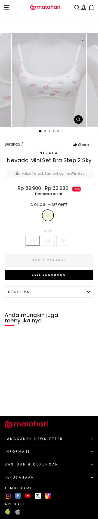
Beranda (12, 144)
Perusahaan (19, 477)
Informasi (17, 451)
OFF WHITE (47, 215)
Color (48, 205)
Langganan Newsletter (34, 439)
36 (63, 241)
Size (49, 231)
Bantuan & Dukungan (32, 464)
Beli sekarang (49, 274)
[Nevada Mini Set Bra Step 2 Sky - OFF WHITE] (10, 403)
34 (47, 241)
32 (32, 241)
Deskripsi (20, 292)
